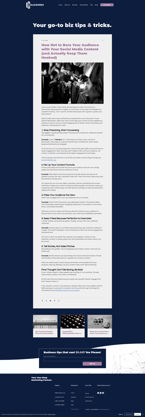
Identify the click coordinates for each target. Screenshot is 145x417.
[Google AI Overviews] (100, 322)
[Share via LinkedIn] (50, 300)
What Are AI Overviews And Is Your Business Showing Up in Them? (99, 332)
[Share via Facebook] (42, 300)
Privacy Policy (52, 414)
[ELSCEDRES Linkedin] (101, 393)
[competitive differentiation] (72, 322)
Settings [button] (121, 414)
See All (110, 312)
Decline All (129, 414)
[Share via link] (54, 300)
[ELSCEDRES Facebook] (103, 393)
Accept (138, 414)
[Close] (143, 414)
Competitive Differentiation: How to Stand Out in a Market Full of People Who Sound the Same (71, 332)
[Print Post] (58, 300)
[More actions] (103, 40)
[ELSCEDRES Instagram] (98, 393)
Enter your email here (49, 356)
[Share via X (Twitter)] (46, 300)
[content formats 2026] (45, 322)
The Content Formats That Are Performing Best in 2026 (44, 332)
